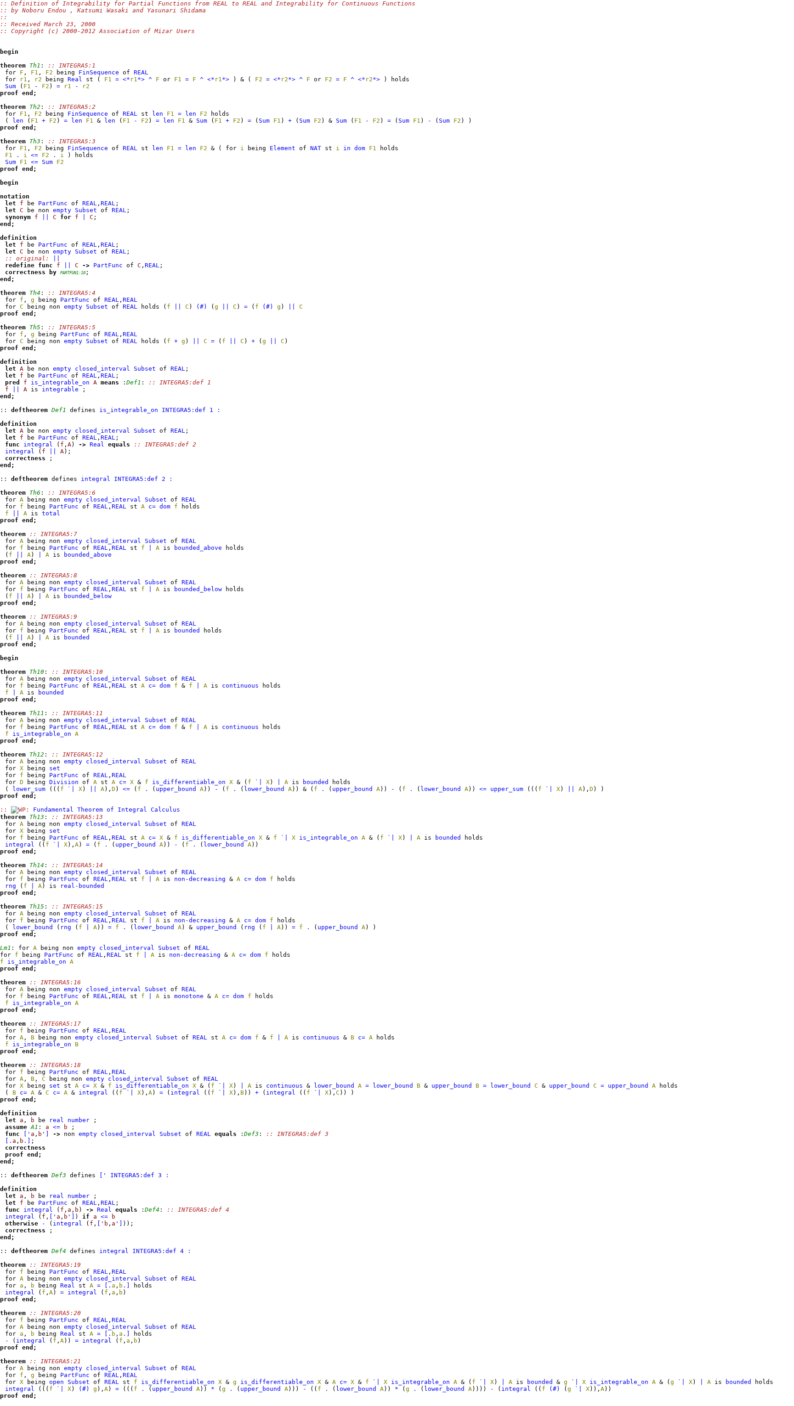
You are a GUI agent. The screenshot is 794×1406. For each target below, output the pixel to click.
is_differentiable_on (189, 782)
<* (126, 79)
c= (152, 506)
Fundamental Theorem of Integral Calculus (106, 809)
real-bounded (82, 885)
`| (258, 782)
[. (8, 1140)
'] (45, 1133)
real (56, 1120)
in (347, 148)
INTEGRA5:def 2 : (143, 478)
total (51, 513)
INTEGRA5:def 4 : (161, 1251)
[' (27, 1133)
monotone (189, 996)
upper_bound (176, 788)
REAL (141, 72)
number (79, 1120)
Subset (86, 210)
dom (359, 148)
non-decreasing (200, 878)
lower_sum (28, 788)
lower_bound (264, 788)
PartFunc (53, 203)
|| (45, 217)
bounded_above (198, 547)
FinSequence (99, 72)
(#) (201, 306)
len (157, 113)
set (54, 768)
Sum (10, 86)
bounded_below (198, 589)
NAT (315, 148)
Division (64, 782)
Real (75, 79)
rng (10, 885)
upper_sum (506, 788)
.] (27, 1140)
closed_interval (102, 368)
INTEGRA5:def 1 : (191, 410)
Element (282, 148)
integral (38, 444)
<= (34, 155)
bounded (187, 630)
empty (62, 210)
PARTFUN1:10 (72, 273)
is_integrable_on (60, 382)
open (56, 1381)
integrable (60, 389)
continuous (240, 685)
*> (141, 79)
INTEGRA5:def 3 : (139, 1175)
